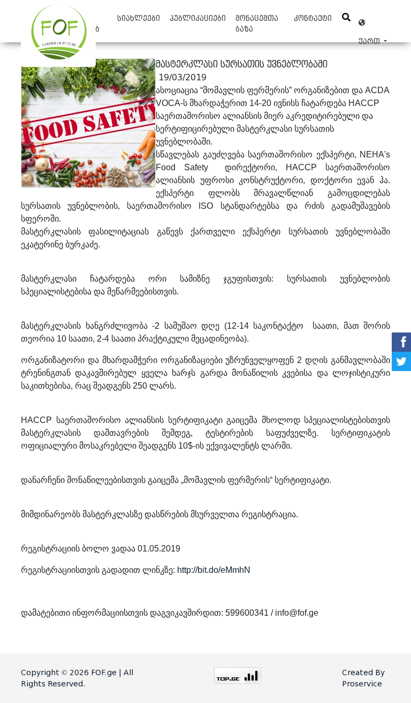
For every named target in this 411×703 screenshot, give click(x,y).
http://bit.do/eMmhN (213, 570)
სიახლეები (138, 18)
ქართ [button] (373, 22)
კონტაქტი (313, 18)
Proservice (362, 684)
